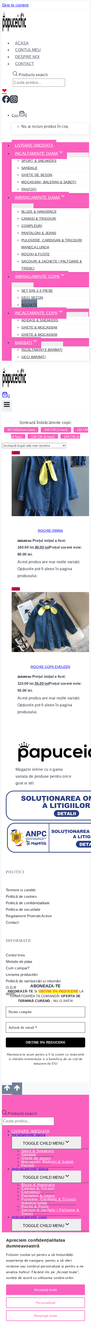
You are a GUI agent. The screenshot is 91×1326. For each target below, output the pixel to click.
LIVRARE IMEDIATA (34, 145)
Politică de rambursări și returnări (33, 981)
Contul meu (15, 955)
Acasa (22, 43)
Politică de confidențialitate (28, 903)
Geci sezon (32, 297)
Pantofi (28, 189)
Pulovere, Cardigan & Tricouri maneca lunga (51, 243)
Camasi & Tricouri (38, 218)
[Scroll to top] (7, 1089)
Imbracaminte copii (29, 1217)
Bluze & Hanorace (39, 212)
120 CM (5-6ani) (43, 437)
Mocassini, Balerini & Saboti (48, 182)
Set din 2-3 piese (37, 291)
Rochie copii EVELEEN (50, 667)
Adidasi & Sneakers (39, 320)
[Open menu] (7, 405)
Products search (33, 75)
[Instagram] (14, 101)
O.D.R (11, 987)
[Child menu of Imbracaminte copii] (22, 284)
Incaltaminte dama (29, 1135)
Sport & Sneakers (38, 161)
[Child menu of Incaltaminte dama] (78, 155)
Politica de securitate (23, 909)
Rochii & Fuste (35, 254)
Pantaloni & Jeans (38, 233)
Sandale (29, 168)
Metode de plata (19, 961)
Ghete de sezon (36, 175)
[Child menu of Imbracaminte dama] (22, 205)
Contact (24, 64)
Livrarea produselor (22, 974)
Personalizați (45, 1303)
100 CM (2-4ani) (56, 430)
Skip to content (15, 5)
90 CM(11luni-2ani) (21, 430)
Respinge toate (45, 1316)
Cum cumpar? (18, 968)
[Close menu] (3, 1099)
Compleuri (31, 226)
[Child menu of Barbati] (52, 344)
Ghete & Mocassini (39, 327)
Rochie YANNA (50, 530)
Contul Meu (28, 50)
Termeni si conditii (20, 890)
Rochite (29, 305)
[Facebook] (6, 101)
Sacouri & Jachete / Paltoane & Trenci (51, 264)
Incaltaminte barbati (41, 350)
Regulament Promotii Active (29, 916)
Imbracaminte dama (30, 1169)
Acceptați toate (45, 1290)
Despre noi (27, 57)
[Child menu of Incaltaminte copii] (77, 314)
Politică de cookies (21, 896)
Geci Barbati (33, 357)
